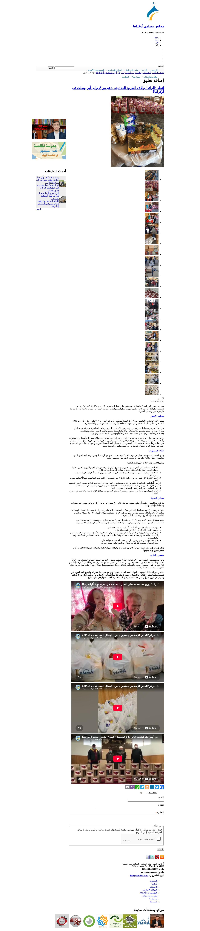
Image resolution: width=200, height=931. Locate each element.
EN (157, 43)
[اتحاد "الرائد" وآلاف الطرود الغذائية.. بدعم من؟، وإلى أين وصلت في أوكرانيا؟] (152, 179)
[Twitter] (157, 786)
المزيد (38, 209)
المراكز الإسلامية (149, 890)
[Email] (127, 786)
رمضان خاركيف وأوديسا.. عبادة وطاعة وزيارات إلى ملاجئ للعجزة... (47, 180)
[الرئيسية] (154, 20)
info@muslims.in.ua (139, 875)
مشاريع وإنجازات (149, 896)
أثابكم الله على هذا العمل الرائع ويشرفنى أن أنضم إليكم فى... (48, 203)
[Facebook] (162, 786)
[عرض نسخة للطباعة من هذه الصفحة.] (158, 399)
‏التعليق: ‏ (160, 812)
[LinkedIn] (152, 786)
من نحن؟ (153, 899)
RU (157, 40)
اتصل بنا (125, 77)
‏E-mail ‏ (160, 805)
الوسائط (153, 886)
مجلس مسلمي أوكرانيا (148, 26)
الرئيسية (153, 880)
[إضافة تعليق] (163, 399)
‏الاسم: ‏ (161, 797)
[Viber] (132, 786)
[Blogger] (147, 786)
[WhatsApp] (137, 786)
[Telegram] (142, 786)
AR (157, 45)
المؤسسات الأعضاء (148, 893)
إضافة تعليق (152, 792)
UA (157, 38)
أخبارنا (154, 883)
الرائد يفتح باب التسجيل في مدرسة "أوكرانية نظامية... (48, 196)
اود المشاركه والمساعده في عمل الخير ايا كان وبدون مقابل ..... (48, 187)
